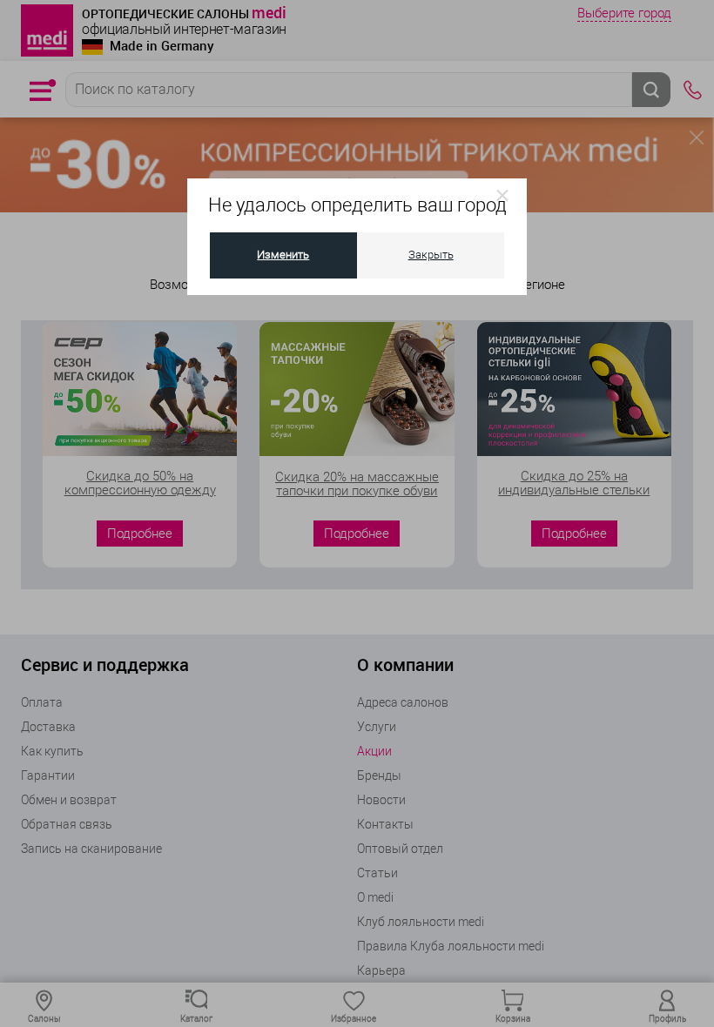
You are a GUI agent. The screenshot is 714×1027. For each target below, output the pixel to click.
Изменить (283, 254)
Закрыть (431, 254)
